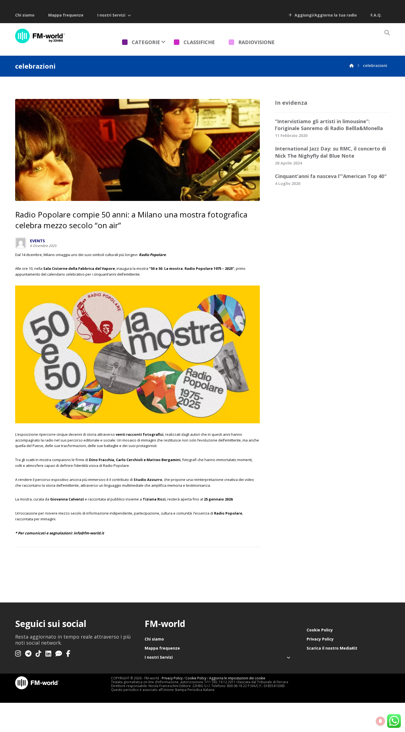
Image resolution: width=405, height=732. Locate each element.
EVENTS (37, 241)
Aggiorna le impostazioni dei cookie (237, 678)
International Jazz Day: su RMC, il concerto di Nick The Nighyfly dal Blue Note (330, 152)
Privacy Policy (320, 639)
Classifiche (199, 42)
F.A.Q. (376, 15)
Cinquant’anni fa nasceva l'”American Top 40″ (331, 176)
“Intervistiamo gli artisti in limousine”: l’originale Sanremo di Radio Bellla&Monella (329, 124)
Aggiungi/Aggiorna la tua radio (325, 15)
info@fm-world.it (89, 533)
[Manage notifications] (380, 721)
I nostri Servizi (111, 15)
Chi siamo (24, 15)
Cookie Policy (320, 630)
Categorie (146, 42)
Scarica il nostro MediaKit (332, 648)
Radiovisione (256, 42)
